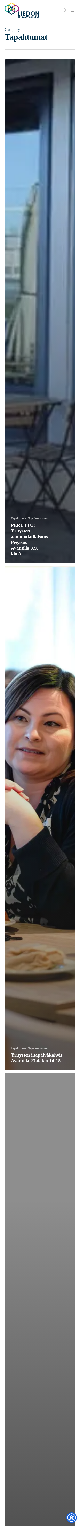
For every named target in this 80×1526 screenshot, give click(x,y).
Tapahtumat (18, 518)
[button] (73, 10)
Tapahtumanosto (38, 518)
